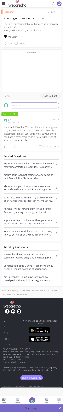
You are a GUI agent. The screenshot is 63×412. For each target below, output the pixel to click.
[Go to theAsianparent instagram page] (19, 311)
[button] (31, 408)
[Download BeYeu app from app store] (39, 339)
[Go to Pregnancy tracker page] (32, 400)
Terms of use (8, 386)
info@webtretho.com (17, 362)
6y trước (55, 119)
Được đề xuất (50, 96)
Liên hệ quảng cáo (31, 377)
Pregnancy (9, 11)
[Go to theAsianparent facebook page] (7, 311)
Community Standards (36, 386)
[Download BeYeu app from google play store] (39, 331)
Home (3, 290)
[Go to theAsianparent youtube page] (13, 311)
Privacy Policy (20, 386)
